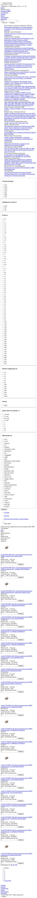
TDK (5, 497)
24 (5, 292)
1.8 (5, 233)
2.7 (5, 241)
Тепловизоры (27, 41)
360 (5, 343)
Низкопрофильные (21, 116)
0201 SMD (7, 102)
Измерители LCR (28, 38)
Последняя (7, 880)
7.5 (5, 268)
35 (5, 380)
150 (5, 326)
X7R (5, 191)
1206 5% (14, 150)
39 (5, 302)
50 (5, 382)
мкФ (5, 206)
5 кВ (19, 123)
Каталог (3, 14)
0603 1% (17, 148)
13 (5, 280)
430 (5, 347)
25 (5, 378)
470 (5, 349)
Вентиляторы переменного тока (14, 27)
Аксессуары (26, 53)
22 (5, 290)
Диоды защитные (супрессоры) (18, 128)
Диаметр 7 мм (17, 81)
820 (5, 361)
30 (5, 296)
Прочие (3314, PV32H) (14, 164)
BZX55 (34, 132)
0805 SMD (28, 102)
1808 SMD (18, 104)
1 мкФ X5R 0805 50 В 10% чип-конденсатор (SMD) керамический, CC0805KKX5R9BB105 (16, 643)
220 (5, 334)
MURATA (7, 475)
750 (5, 359)
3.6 (5, 247)
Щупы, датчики (27, 45)
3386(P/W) (7, 163)
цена (2, 530)
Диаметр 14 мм (9, 83)
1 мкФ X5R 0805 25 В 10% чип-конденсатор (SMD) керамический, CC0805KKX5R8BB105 (16, 630)
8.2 (5, 272)
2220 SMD (31, 104)
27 (5, 294)
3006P (6, 159)
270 (5, 338)
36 (5, 300)
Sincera (6, 491)
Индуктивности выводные (12, 167)
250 (5, 388)
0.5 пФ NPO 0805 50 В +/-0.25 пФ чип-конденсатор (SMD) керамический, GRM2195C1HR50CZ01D (16, 591)
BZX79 (6, 134)
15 (5, 282)
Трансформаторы (9, 169)
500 (5, 392)
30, (11, 865)
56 (5, 310)
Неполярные (31, 116)
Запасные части (23, 51)
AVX (5, 439)
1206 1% (9, 150)
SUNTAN (7, 489)
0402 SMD (14, 102)
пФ (5, 210)
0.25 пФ (6, 418)
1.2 (5, 225)
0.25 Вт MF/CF (8, 155)
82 (5, 318)
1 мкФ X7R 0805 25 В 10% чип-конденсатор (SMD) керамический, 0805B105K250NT (16, 854)
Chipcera (6, 443)
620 (5, 355)
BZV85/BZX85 (26, 132)
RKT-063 (30, 163)
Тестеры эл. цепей (22, 40)
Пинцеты (30, 59)
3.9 (5, 248)
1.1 (5, 223)
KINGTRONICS (9, 467)
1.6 (5, 231)
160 (5, 328)
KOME (6, 469)
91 (5, 320)
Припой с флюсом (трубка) (12, 33)
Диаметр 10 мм (26, 81)
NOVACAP (7, 477)
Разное (19, 61)
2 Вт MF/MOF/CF (17, 156)
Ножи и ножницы (30, 57)
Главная (3, 885)
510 (5, 351)
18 (5, 286)
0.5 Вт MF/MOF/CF (20, 155)
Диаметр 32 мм (28, 83)
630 (5, 394)
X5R (5, 189)
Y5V (5, 197)
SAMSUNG (7, 487)
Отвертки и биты (21, 59)
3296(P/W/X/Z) (20, 159)
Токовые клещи (18, 41)
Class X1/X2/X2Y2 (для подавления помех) (17, 89)
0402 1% (6, 148)
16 (5, 284)
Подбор (12, 22)
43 (5, 304)
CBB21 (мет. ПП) (19, 88)
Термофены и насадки (11, 51)
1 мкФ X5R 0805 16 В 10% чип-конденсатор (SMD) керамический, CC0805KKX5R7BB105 (16, 604)
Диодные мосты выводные (12, 126)
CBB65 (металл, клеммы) (17, 97)
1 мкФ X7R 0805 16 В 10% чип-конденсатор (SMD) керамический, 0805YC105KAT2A (16, 682)
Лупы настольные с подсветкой (21, 78)
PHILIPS (7, 483)
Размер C (19, 108)
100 (5, 322)
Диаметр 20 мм (18, 83)
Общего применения (10, 113)
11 (5, 276)
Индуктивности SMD (27, 167)
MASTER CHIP (9, 471)
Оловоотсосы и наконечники (13, 53)
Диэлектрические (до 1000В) (13, 64)
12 (5, 278)
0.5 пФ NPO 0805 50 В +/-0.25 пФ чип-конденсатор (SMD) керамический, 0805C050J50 (16, 555)
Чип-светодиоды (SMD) (18, 174)
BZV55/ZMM (17, 132)
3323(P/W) (7, 161)
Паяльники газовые (21, 48)
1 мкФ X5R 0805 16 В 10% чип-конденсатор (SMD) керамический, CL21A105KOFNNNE (16, 617)
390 (5, 345)
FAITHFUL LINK (9, 449)
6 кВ (22, 123)
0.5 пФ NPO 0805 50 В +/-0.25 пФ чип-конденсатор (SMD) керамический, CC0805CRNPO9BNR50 (16, 568)
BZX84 (11, 134)
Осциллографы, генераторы (12, 45)
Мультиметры (8, 41)
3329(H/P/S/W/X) (16, 161)
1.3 (5, 227)
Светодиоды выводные (11, 172)
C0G (5, 185)
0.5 (5, 219)
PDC (5, 481)
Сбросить (4, 509)
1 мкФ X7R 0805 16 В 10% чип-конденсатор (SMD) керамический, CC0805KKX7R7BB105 (16, 729)
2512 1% (6, 151)
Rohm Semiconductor (10, 485)
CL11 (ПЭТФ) (8, 86)
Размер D (25, 108)
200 (5, 332)
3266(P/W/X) (12, 159)
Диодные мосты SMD (28, 126)
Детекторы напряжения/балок (13, 38)
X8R (5, 195)
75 (5, 316)
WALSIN (7, 504)
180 (5, 330)
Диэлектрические (16, 56)
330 (5, 341)
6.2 (5, 262)
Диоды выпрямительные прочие (20, 129)
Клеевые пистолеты (10, 61)
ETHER (6, 447)
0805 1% (28, 148)
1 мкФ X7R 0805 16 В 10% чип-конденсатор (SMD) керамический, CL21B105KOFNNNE (16, 765)
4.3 (5, 250)
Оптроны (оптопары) (18, 175)
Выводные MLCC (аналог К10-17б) (22, 105)
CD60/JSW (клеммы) (18, 99)
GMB (6, 457)
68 (5, 314)
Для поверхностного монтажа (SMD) (16, 144)
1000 (5, 396)
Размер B (13, 108)
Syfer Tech (7, 493)
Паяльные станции (30, 49)
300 (5, 339)
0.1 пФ (6, 416)
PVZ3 (25, 163)
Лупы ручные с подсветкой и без (14, 76)
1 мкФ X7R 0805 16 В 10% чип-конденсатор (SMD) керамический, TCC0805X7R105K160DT (16, 804)
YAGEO (6, 506)
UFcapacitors (8, 498)
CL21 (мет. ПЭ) (9, 88)
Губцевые (7, 56)
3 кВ (16, 123)
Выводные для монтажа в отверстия (15, 143)
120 (5, 324)
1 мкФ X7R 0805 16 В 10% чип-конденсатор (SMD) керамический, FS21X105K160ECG (16, 791)
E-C (5, 445)
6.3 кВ (26, 123)
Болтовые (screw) (9, 116)
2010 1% (25, 150)
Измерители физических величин (22, 43)
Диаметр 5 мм (8, 81)
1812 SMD (24, 104)
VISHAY (7, 502)
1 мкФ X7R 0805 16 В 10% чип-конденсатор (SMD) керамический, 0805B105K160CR (16, 669)
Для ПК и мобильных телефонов (19, 64)
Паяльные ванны (19, 49)
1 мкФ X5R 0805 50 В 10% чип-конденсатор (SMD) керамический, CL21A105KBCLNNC (16, 656)
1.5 (5, 229)
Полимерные (8, 118)
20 (5, 288)
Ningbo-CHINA (9, 479)
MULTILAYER (9, 473)
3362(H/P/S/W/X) (27, 161)
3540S (13, 163)
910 (5, 363)
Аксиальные (16, 118)
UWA (6, 500)
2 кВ (13, 123)
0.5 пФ (6, 420)
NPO (5, 187)
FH (5, 453)
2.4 (5, 239)
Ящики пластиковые (19, 73)
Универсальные (9, 68)
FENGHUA (7, 451)
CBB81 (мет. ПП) (30, 88)
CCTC (6, 441)
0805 (5, 405)
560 (5, 353)
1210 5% (20, 150)
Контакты (4, 19)
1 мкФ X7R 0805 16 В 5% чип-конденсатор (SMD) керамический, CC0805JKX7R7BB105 (16, 831)
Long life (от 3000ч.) (27, 118)
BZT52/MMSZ (8, 132)
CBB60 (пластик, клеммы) (12, 92)
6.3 (5, 372)
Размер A (7, 108)
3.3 (5, 244)
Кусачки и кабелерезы (17, 57)
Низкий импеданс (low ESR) (26, 113)
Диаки (6, 128)
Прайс (3, 16)
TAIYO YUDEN (9, 495)
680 (5, 357)
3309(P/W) (29, 159)
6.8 (5, 264)
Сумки (10, 73)
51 (5, 308)
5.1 (5, 256)
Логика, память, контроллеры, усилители (17, 137)
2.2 (5, 237)
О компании (4, 12)
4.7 (5, 252)
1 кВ (10, 123)
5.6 (5, 258)
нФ (5, 208)
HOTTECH (7, 463)
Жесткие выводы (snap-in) (28, 115)
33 (5, 298)
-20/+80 (6, 414)
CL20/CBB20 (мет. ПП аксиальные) (24, 86)
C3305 (21, 163)
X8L (5, 193)
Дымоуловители (9, 48)
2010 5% (31, 150)
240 (5, 335)
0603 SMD (21, 102)
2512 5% (12, 151)
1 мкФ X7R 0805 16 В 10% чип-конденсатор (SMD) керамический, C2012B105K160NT (16, 706)
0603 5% (23, 148)
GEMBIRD (7, 455)
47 (5, 306)
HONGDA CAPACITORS (12, 461)
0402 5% (12, 148)
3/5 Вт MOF (27, 156)
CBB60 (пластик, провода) (22, 94)
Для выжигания (27, 64)
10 (5, 274)
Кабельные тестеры (10, 40)
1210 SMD (11, 104)
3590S (17, 163)
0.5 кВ (6, 123)
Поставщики (5, 17)
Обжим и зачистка (10, 59)
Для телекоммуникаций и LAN (22, 67)
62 (5, 312)
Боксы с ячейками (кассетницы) (14, 72)
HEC (5, 459)
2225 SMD (7, 105)
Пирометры (7, 43)
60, (14, 865)
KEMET (6, 465)
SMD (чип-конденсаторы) (12, 115)
